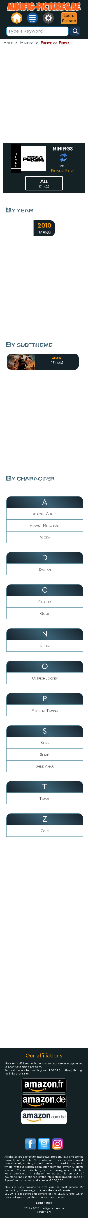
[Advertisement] (44, 94)
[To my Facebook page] (30, 1144)
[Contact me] (44, 1144)
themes (16, 158)
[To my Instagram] (57, 1144)
